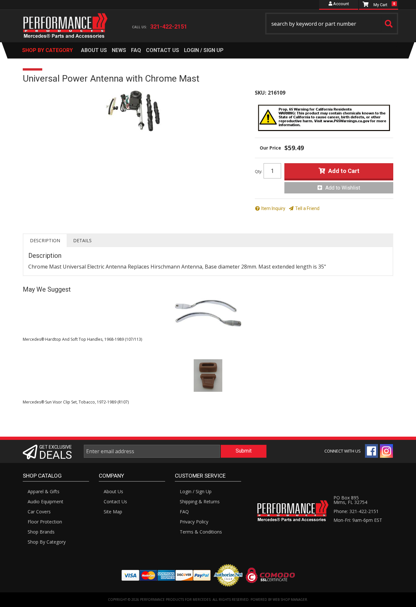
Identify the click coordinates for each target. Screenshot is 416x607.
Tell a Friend (307, 208)
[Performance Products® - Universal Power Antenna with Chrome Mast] (134, 110)
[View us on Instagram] (386, 451)
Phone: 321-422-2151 (356, 511)
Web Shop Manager (290, 599)
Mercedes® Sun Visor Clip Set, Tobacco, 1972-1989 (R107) (76, 402)
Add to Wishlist (342, 188)
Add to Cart (343, 170)
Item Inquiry (273, 208)
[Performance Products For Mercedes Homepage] (65, 20)
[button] (332, 23)
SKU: (260, 92)
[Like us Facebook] (371, 451)
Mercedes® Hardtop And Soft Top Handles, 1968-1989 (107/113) (82, 339)
